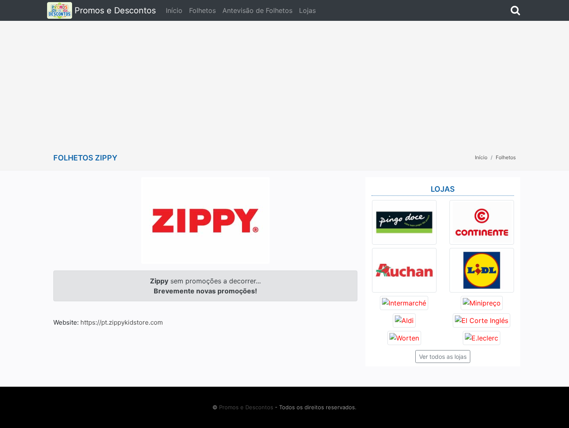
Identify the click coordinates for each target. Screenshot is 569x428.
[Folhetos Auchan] (404, 269)
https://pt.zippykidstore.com (121, 322)
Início (174, 10)
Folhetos (202, 10)
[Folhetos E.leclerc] (481, 337)
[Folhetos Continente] (481, 222)
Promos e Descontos (114, 10)
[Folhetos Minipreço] (482, 302)
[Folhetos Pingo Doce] (404, 222)
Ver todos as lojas (443, 356)
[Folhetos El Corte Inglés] (481, 319)
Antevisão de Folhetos (257, 10)
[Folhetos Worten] (404, 337)
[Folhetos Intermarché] (404, 302)
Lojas (307, 10)
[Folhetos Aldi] (404, 319)
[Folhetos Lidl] (481, 269)
